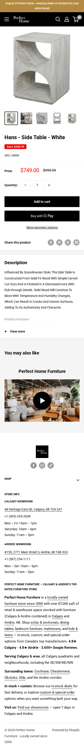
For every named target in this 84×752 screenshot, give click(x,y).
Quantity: (11, 185)
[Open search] (58, 19)
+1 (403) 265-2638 (17, 516)
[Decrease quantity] (25, 185)
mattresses (52, 629)
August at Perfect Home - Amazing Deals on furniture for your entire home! (42, 6)
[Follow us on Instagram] (42, 465)
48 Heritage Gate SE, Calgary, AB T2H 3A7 (33, 509)
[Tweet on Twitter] (68, 242)
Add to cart (42, 202)
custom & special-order (57, 692)
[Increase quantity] (49, 185)
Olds (22, 678)
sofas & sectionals (44, 622)
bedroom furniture (28, 629)
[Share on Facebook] (51, 242)
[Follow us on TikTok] (50, 465)
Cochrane (41, 671)
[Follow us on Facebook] (33, 465)
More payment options (42, 227)
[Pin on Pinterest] (59, 242)
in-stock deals (61, 686)
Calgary (57, 616)
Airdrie (9, 622)
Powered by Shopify (66, 730)
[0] (76, 19)
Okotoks (10, 678)
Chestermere (60, 671)
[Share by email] (76, 242)
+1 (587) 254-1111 (17, 559)
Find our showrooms (33, 707)
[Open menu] (6, 19)
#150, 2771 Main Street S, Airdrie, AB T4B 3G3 (36, 552)
